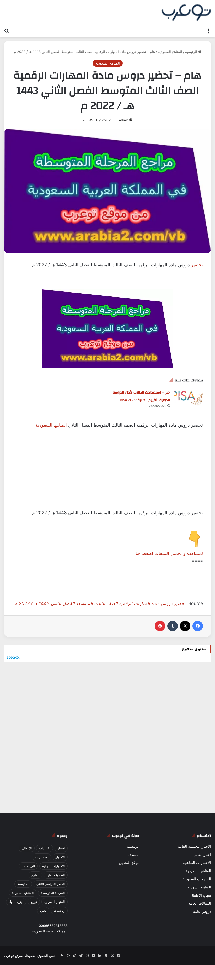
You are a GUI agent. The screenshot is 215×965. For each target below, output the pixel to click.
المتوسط (23, 884)
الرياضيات (28, 866)
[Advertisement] (107, 472)
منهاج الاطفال (200, 895)
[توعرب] (186, 13)
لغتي (43, 911)
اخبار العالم (202, 854)
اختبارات (44, 848)
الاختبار (60, 857)
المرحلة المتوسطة (53, 893)
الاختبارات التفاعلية (196, 863)
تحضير (197, 264)
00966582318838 (53, 926)
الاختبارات (41, 857)
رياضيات (59, 911)
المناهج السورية (199, 887)
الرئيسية (191, 52)
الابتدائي (27, 848)
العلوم (35, 875)
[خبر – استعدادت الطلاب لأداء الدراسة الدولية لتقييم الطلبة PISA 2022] (188, 398)
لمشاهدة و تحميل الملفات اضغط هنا (169, 553)
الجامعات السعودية (196, 879)
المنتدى (133, 854)
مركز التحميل (129, 863)
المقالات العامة (199, 903)
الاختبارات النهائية (53, 866)
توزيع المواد (16, 902)
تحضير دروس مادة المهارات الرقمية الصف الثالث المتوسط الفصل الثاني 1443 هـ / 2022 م (100, 603)
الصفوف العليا (56, 875)
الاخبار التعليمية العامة (194, 846)
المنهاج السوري (54, 902)
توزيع (34, 902)
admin (123, 120)
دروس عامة (202, 911)
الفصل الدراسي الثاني (50, 884)
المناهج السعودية (170, 52)
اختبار (61, 848)
